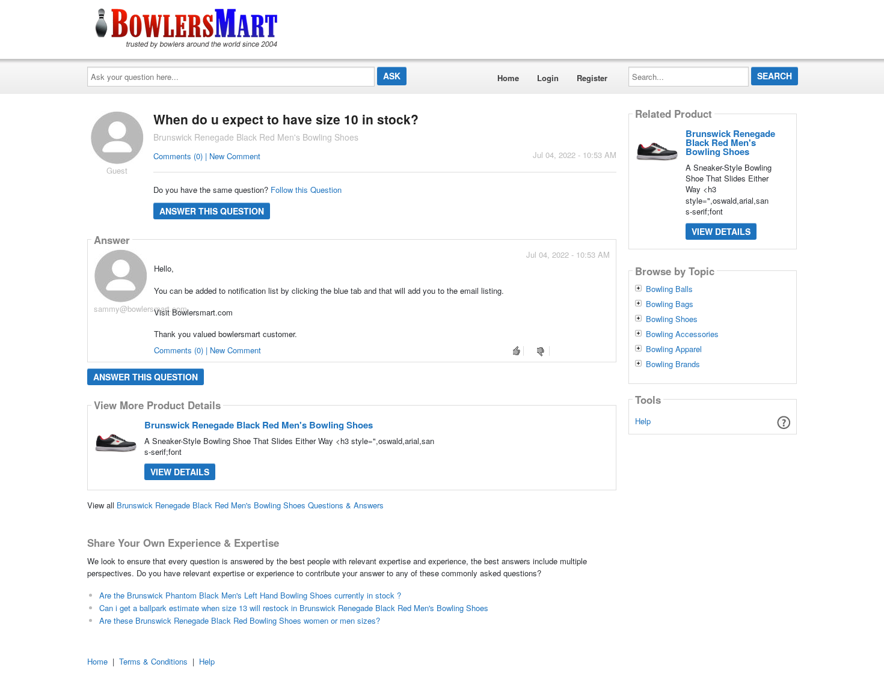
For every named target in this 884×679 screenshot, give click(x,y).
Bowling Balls (669, 289)
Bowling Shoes (672, 319)
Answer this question (211, 211)
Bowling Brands (673, 364)
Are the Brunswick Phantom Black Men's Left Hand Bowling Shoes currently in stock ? (250, 595)
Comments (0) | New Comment (206, 156)
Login (548, 78)
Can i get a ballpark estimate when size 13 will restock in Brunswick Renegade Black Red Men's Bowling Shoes (293, 608)
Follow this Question (306, 189)
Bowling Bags (669, 304)
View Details (179, 472)
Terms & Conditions (153, 661)
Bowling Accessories (682, 334)
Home (508, 78)
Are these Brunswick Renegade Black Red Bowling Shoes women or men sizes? (239, 620)
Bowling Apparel (674, 349)
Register (592, 78)
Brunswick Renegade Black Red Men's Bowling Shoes (258, 424)
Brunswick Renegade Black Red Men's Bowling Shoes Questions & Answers (250, 505)
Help (643, 421)
